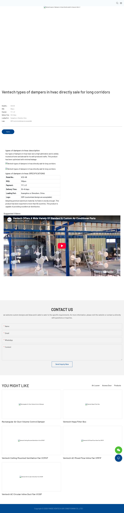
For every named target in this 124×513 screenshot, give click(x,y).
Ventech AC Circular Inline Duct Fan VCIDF (22, 494)
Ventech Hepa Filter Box (74, 421)
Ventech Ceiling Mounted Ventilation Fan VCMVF (25, 458)
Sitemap (86, 509)
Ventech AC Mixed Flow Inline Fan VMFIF (82, 458)
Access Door (107, 385)
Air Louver (96, 385)
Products (117, 385)
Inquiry (8, 131)
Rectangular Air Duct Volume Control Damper (23, 421)
